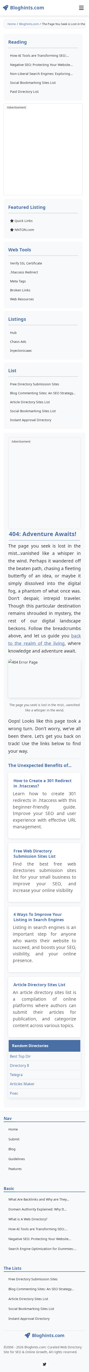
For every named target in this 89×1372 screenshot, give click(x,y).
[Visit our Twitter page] (44, 1364)
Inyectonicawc (21, 350)
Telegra (16, 1074)
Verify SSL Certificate (26, 263)
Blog (12, 1149)
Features (15, 1169)
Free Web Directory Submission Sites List (34, 853)
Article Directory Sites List (39, 984)
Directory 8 (19, 1065)
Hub (13, 332)
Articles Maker (22, 1083)
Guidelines (16, 1159)
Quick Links (23, 221)
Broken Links (20, 290)
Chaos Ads (18, 341)
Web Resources (22, 299)
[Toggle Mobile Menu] (81, 8)
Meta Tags (18, 281)
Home (12, 24)
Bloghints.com (29, 24)
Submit (13, 1139)
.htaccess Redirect (24, 272)
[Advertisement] (44, 149)
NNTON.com (24, 229)
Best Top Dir (20, 1056)
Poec (14, 1093)
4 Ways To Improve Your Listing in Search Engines (38, 917)
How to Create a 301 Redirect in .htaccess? (42, 783)
